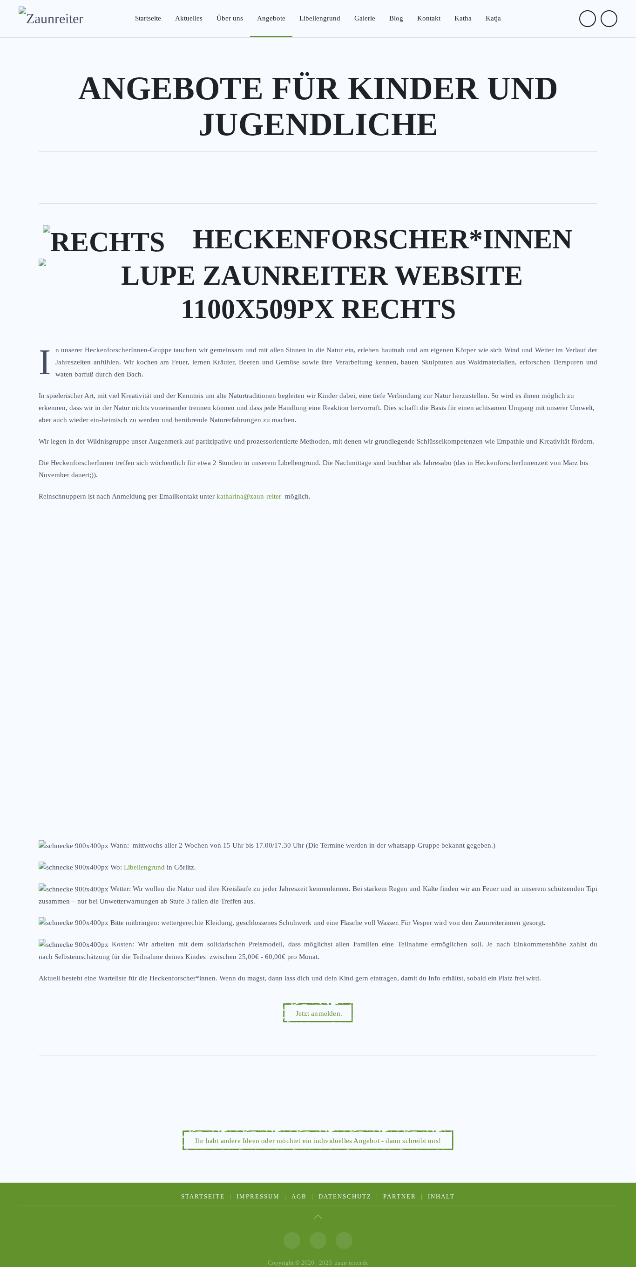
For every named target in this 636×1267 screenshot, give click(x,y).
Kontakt (428, 18)
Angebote (271, 18)
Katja (493, 18)
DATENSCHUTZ (345, 1196)
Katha (463, 18)
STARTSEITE (203, 1196)
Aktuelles (189, 18)
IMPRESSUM (258, 1196)
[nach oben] (318, 1216)
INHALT (441, 1196)
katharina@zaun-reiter (249, 496)
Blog (396, 18)
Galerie (364, 18)
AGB (299, 1196)
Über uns (230, 18)
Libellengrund (319, 18)
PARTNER (399, 1196)
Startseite (148, 18)
